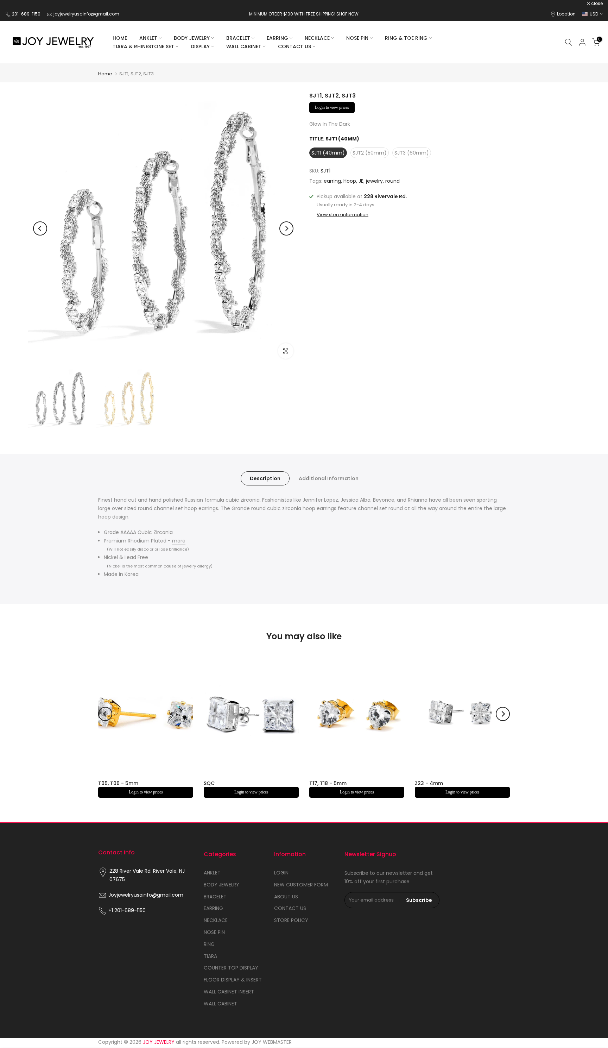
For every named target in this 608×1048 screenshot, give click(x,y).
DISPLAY (200, 46)
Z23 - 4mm (429, 783)
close (14, 3)
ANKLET (148, 38)
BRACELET (238, 38)
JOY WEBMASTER (272, 1042)
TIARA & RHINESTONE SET (143, 46)
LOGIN (281, 872)
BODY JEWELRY (192, 38)
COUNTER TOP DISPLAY (231, 967)
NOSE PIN (357, 38)
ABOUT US (286, 896)
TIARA (210, 956)
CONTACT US (294, 46)
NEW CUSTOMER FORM (301, 884)
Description (265, 478)
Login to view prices (332, 107)
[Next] (286, 228)
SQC (209, 783)
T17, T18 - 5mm (328, 783)
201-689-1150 (27, 14)
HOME (120, 38)
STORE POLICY (291, 920)
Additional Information (329, 478)
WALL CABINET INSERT (229, 991)
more (178, 540)
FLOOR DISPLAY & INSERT (233, 979)
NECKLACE (317, 38)
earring (332, 181)
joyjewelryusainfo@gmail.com (86, 14)
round (392, 181)
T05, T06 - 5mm (118, 783)
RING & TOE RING (406, 38)
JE (361, 181)
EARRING (277, 38)
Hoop (349, 181)
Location (566, 14)
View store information (342, 215)
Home (105, 73)
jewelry (374, 181)
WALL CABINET (243, 46)
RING (209, 944)
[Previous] (40, 228)
